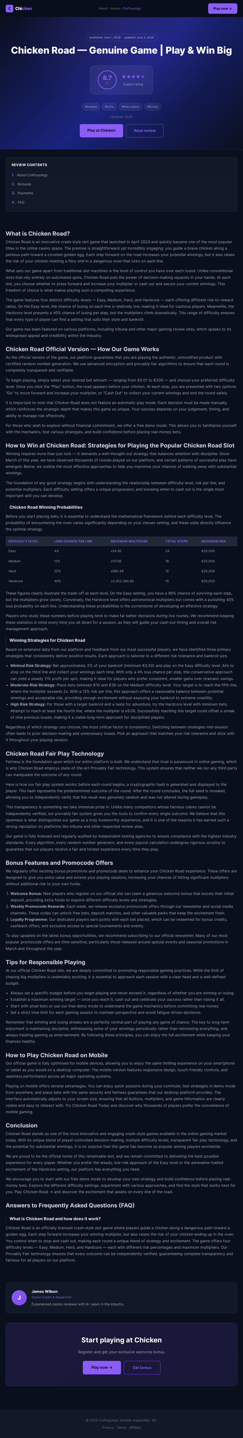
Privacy (108, 1427)
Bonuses (24, 184)
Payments (25, 193)
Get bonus (142, 1367)
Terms (121, 1427)
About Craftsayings (32, 175)
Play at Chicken (101, 130)
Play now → (222, 8)
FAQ (21, 202)
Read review (145, 130)
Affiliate (135, 1427)
